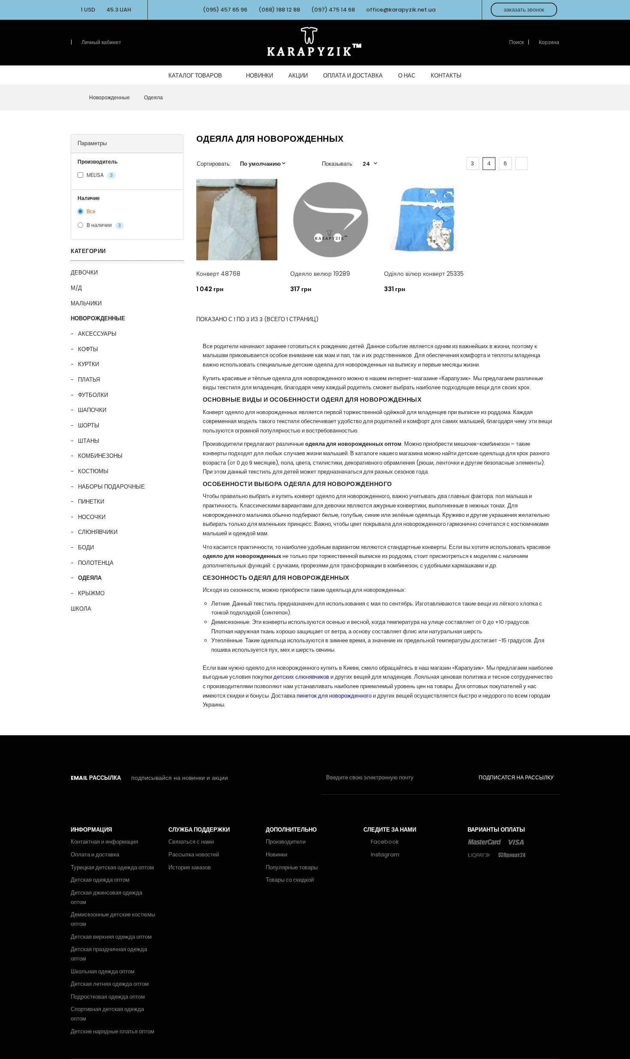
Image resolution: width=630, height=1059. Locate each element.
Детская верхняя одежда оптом (111, 937)
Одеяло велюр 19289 (320, 273)
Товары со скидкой (290, 880)
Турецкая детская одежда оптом (112, 867)
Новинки (276, 854)
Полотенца (96, 563)
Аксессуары (97, 334)
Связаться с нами (191, 842)
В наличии (103, 225)
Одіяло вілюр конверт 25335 (424, 273)
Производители (286, 842)
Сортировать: (214, 164)
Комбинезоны (100, 456)
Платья (89, 380)
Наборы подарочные (111, 487)
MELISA (99, 175)
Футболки (93, 395)
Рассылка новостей (193, 854)
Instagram (384, 854)
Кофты (88, 349)
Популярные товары (292, 867)
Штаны (88, 441)
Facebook (384, 842)
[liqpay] (479, 854)
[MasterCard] (484, 842)
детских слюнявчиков (301, 677)
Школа (81, 609)
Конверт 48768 (218, 273)
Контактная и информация (104, 842)
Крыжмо (91, 593)
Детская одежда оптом (100, 880)
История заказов (189, 867)
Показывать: (338, 164)
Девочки (84, 272)
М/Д (76, 288)
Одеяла (90, 578)
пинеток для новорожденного (334, 696)
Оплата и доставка (95, 854)
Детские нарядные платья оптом (112, 1031)
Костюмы (93, 471)
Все (90, 211)
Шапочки (92, 410)
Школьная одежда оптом (103, 971)
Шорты (88, 425)
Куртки (88, 364)
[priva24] (512, 854)
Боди (86, 547)
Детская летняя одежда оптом (110, 984)
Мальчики (86, 303)
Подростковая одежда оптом (108, 997)
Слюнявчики (97, 532)
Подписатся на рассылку (516, 777)
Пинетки (91, 502)
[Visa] (515, 842)
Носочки (91, 517)
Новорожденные (98, 318)
